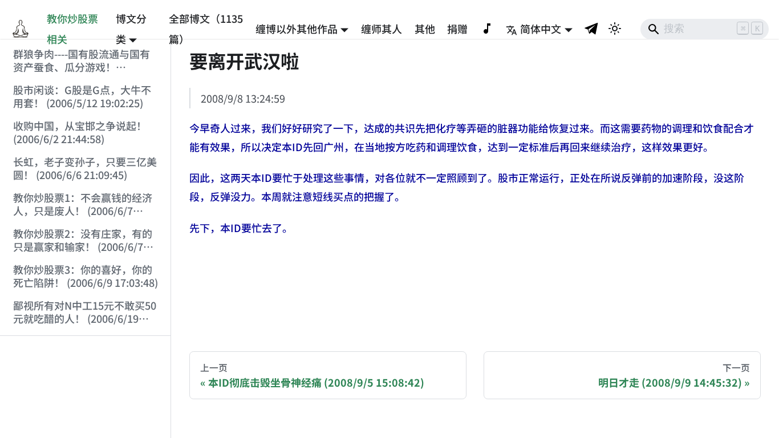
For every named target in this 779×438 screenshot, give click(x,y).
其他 (425, 28)
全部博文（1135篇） (206, 28)
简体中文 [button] (540, 28)
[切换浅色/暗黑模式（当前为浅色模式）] (614, 28)
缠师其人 (381, 28)
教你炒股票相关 (72, 28)
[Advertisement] (86, 387)
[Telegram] (592, 28)
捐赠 (457, 28)
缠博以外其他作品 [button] (296, 28)
